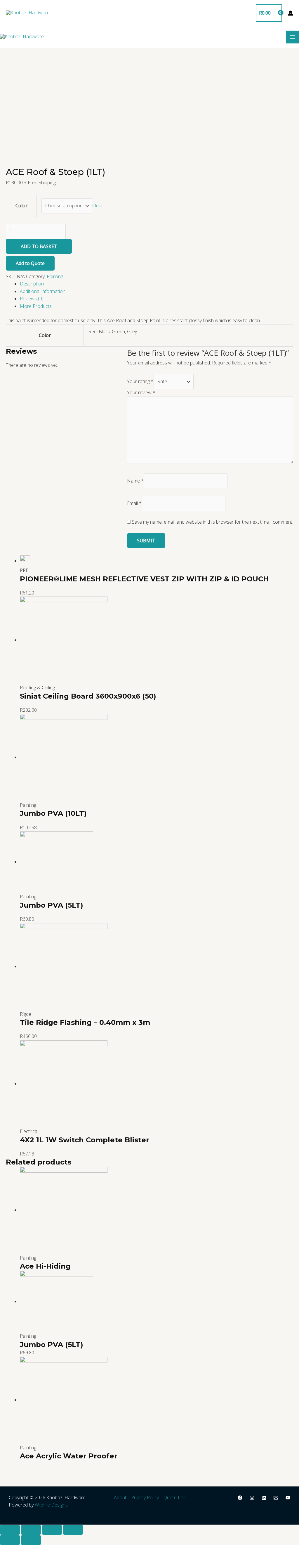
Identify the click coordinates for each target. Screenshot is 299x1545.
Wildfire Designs (51, 1505)
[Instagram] (252, 1497)
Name (135, 481)
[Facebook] (240, 1497)
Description (32, 283)
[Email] (276, 1497)
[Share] (31, 1530)
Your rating (140, 381)
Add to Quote (30, 263)
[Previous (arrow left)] (10, 1540)
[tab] (156, 284)
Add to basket (39, 246)
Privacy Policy (145, 1497)
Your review (141, 392)
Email (134, 503)
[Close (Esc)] (10, 1530)
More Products (36, 306)
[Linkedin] (264, 1497)
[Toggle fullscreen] (52, 1530)
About (120, 1497)
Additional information (42, 291)
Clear (97, 205)
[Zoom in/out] (73, 1530)
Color (21, 205)
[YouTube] (288, 1497)
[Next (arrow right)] (31, 1540)
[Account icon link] (290, 13)
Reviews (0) (32, 298)
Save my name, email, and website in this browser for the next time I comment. (212, 522)
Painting (55, 276)
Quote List (174, 1497)
